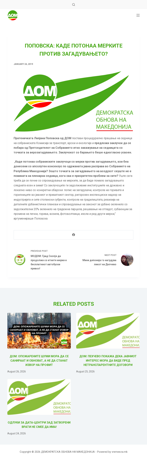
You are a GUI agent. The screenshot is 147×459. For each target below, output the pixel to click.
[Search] (73, 4)
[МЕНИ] (138, 15)
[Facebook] (73, 234)
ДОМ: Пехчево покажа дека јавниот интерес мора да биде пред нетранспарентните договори (108, 361)
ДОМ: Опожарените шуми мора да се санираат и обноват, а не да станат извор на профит (39, 361)
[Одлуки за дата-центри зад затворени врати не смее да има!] (39, 397)
